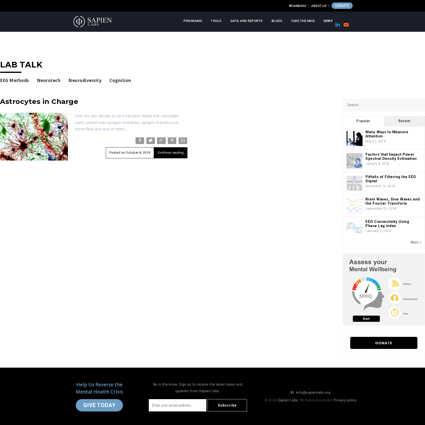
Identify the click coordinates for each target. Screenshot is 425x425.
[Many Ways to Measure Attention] (355, 139)
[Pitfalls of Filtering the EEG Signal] (355, 183)
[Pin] (172, 141)
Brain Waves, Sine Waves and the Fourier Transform (392, 201)
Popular (363, 121)
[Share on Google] (162, 141)
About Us (319, 6)
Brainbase (297, 6)
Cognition (120, 80)
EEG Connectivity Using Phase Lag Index (387, 223)
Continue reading (171, 152)
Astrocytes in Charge (39, 101)
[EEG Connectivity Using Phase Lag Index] (355, 228)
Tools (216, 21)
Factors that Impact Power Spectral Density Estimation (391, 156)
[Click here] (384, 289)
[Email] (183, 141)
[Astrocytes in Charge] (34, 136)
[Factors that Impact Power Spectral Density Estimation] (355, 161)
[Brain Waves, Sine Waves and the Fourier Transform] (355, 206)
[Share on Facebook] (140, 141)
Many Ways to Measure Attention (386, 134)
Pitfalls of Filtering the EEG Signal (390, 179)
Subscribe (227, 405)
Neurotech (49, 80)
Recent (404, 121)
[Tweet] (151, 141)
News (328, 21)
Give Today (99, 405)
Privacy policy (345, 400)
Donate (383, 342)
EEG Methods (14, 80)
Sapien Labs (288, 400)
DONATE (342, 6)
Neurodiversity (85, 80)
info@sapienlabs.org (313, 392)
